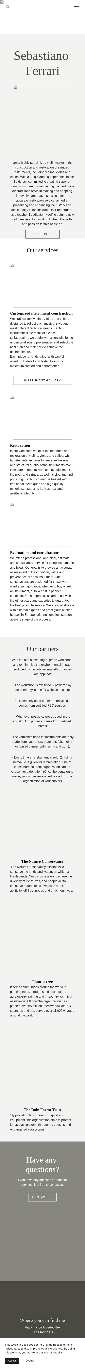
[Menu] (76, 6)
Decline (30, 1360)
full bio (42, 234)
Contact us (42, 1197)
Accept (12, 1360)
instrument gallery (42, 380)
